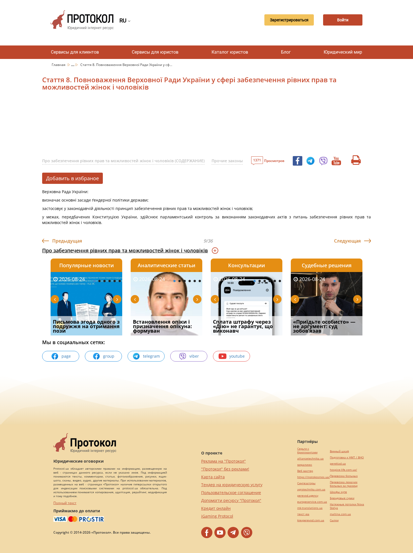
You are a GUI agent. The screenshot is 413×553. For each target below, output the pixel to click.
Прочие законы (227, 160)
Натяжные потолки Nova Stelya (347, 506)
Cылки (334, 520)
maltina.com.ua (340, 514)
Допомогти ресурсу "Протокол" (231, 500)
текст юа (303, 514)
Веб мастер (305, 471)
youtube (237, 356)
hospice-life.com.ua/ (343, 470)
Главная (59, 64)
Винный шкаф (339, 451)
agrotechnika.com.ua (311, 489)
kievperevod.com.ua (310, 520)
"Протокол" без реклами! (225, 469)
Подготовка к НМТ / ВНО (347, 457)
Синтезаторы (306, 483)
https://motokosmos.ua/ (313, 477)
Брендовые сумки (342, 498)
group (108, 356)
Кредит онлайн (216, 508)
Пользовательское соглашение (231, 492)
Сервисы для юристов (155, 52)
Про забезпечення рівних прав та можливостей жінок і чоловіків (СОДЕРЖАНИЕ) (123, 160)
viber (194, 356)
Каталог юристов (230, 52)
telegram (151, 356)
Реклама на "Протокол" (223, 461)
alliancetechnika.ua (310, 458)
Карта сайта (213, 476)
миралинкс (304, 465)
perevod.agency (307, 495)
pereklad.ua (338, 463)
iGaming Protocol (217, 516)
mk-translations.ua (310, 508)
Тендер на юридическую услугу (231, 484)
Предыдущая (67, 241)
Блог (286, 52)
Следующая (347, 241)
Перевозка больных (344, 476)
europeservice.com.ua (312, 502)
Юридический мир (343, 52)
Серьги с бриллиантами (307, 450)
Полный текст (64, 503)
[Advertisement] (177, 125)
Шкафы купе (338, 492)
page (66, 356)
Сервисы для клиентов (75, 52)
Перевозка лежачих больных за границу (344, 484)
